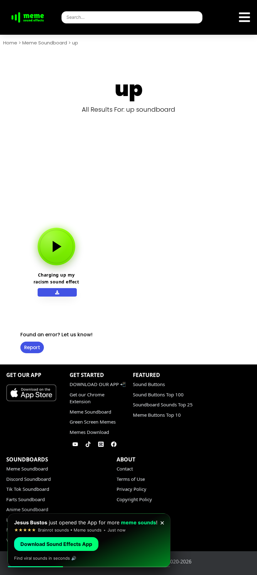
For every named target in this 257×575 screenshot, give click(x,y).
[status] (89, 540)
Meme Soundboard (44, 42)
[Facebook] (113, 444)
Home (10, 42)
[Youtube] (75, 444)
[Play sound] (56, 246)
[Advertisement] (131, 177)
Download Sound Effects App (56, 544)
